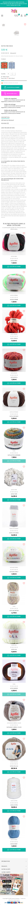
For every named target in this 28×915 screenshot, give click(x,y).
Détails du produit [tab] (7, 120)
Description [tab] (5, 117)
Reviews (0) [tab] (5, 123)
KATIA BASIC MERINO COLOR (14, 723)
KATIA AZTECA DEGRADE (14, 455)
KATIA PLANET (14, 839)
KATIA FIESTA (14, 373)
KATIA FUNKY (14, 256)
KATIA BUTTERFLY (14, 567)
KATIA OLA (14, 645)
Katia (14, 451)
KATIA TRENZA (14, 334)
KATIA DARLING (14, 688)
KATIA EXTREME (14, 295)
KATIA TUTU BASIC (14, 528)
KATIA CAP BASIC (14, 412)
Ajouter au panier (13, 87)
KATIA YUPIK (14, 489)
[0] (25, 15)
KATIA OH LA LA (14, 762)
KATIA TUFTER (14, 801)
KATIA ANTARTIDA (14, 610)
